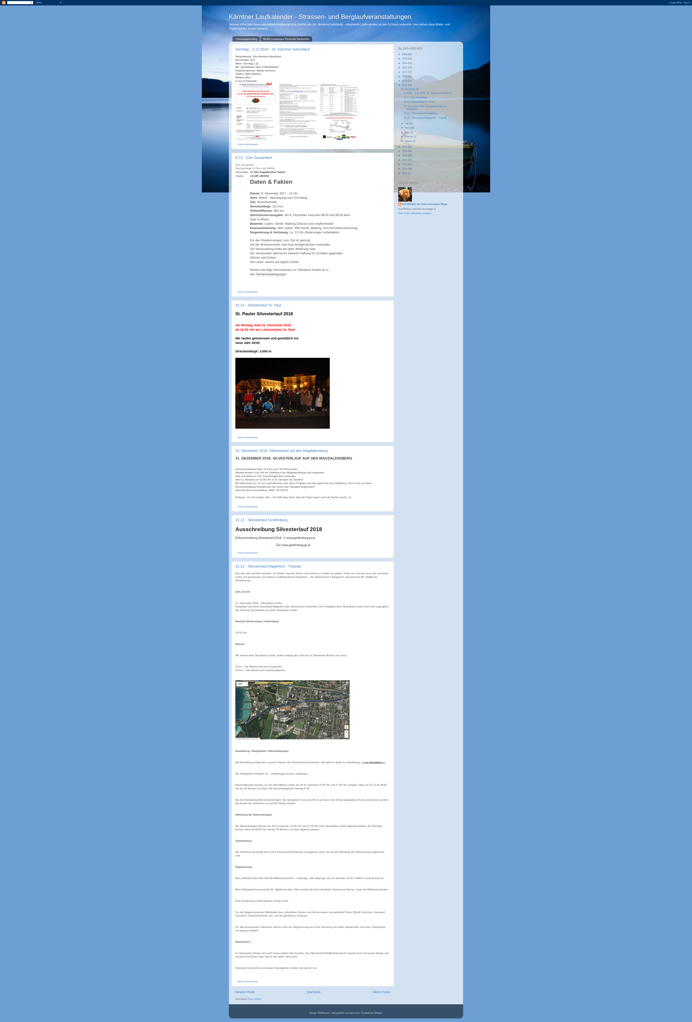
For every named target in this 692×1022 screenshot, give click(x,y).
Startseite (314, 992)
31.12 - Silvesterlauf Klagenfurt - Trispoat (268, 566)
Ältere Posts (381, 992)
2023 (405, 67)
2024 (405, 63)
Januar (408, 141)
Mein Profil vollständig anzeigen (414, 213)
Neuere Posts (245, 992)
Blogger (378, 1013)
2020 (405, 76)
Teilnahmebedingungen (271, 274)
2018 (405, 85)
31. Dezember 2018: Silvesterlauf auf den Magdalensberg (281, 451)
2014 (405, 160)
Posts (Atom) (254, 999)
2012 (405, 169)
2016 (405, 151)
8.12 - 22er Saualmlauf (253, 158)
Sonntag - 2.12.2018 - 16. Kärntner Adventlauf (272, 49)
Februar (409, 136)
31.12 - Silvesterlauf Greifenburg (261, 520)
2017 (405, 147)
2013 (405, 164)
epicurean (355, 1013)
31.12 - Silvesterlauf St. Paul (258, 305)
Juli (407, 123)
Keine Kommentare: (248, 144)
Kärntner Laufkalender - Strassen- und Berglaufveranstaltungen (320, 16)
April (407, 128)
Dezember (410, 89)
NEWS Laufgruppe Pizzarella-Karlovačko (286, 39)
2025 (405, 59)
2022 (405, 72)
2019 (405, 81)
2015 (405, 155)
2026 (405, 54)
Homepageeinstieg (246, 39)
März (408, 132)
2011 (405, 173)
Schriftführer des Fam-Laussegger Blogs (424, 204)
